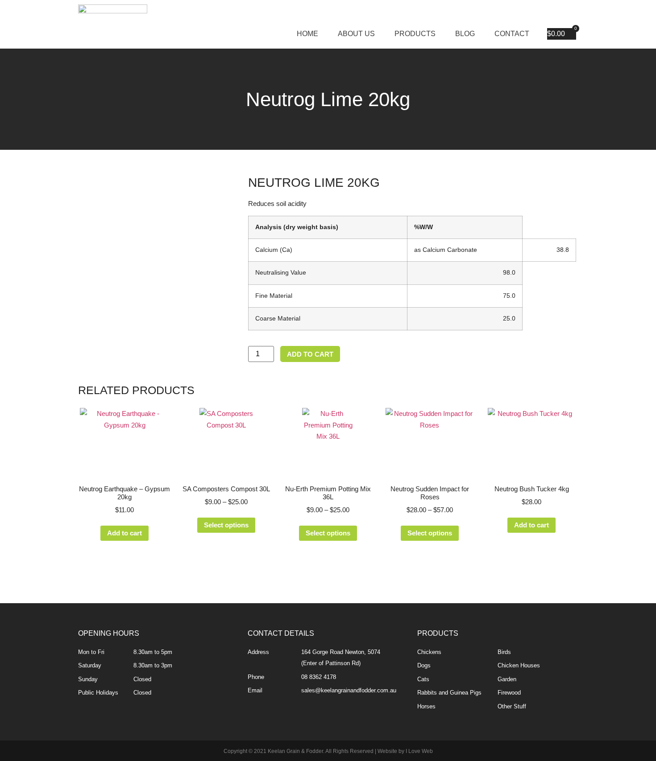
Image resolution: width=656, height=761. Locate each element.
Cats (423, 679)
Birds (504, 652)
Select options (226, 525)
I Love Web (419, 751)
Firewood (509, 692)
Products (415, 33)
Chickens (429, 652)
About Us (356, 33)
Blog (465, 33)
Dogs (424, 665)
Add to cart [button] (124, 533)
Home (307, 33)
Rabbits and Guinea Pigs (449, 692)
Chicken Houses (519, 665)
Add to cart (310, 354)
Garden (507, 679)
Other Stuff (512, 706)
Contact (511, 33)
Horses (426, 706)
